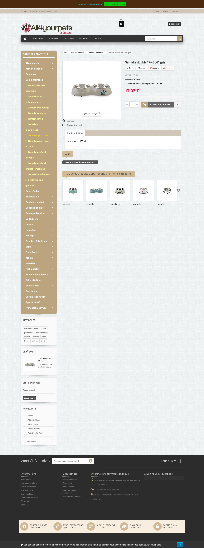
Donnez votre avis (132, 74)
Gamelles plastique (37, 135)
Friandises (31, 252)
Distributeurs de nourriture (35, 88)
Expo (28, 246)
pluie (43, 340)
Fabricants (29, 408)
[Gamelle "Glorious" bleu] (72, 190)
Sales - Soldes (33, 280)
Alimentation (32, 63)
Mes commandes (69, 479)
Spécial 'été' (32, 291)
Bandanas (31, 74)
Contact (97, 39)
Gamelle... (67, 204)
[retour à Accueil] (65, 52)
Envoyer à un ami (74, 125)
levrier (36, 336)
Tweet (131, 68)
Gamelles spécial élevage (36, 154)
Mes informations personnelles (69, 491)
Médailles (30, 263)
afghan (35, 340)
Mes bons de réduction (72, 496)
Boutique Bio (32, 196)
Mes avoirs (67, 483)
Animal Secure (33, 428)
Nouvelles (54, 39)
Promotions (26, 479)
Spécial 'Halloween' (36, 296)
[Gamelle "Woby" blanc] (143, 190)
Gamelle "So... (116, 204)
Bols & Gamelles (34, 79)
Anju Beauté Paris (35, 432)
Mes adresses (68, 486)
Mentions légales (28, 494)
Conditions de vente (29, 497)
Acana (30, 415)
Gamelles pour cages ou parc (38, 143)
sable (43, 328)
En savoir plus (154, 544)
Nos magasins (27, 490)
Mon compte (69, 473)
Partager (142, 68)
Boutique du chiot (35, 207)
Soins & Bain (32, 285)
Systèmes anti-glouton (35, 182)
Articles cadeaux (34, 68)
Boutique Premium (35, 213)
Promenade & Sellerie (37, 274)
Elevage (30, 235)
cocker (27, 336)
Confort (30, 224)
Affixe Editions (33, 420)
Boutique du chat (35, 202)
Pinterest (169, 68)
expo (44, 336)
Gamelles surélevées (38, 174)
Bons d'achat (33, 191)
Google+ (155, 68)
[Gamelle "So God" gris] (120, 190)
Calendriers (32, 218)
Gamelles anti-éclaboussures (34, 99)
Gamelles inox (35, 118)
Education (31, 230)
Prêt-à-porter (32, 268)
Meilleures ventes (28, 486)
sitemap (24, 504)
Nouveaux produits (29, 483)
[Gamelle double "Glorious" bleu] (96, 190)
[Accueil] (25, 38)
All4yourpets (32, 424)
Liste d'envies (32, 382)
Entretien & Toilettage (37, 241)
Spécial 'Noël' (33, 302)
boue (26, 340)
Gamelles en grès (36, 113)
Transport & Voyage (36, 307)
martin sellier (42, 332)
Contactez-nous (160, 11)
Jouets (29, 257)
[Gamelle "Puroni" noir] (167, 190)
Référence (129, 79)
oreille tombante (31, 328)
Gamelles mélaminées (32, 127)
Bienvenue (25, 501)
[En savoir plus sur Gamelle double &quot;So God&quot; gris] (30, 365)
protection (28, 332)
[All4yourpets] (46, 28)
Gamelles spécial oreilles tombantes (36, 166)
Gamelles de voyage (38, 107)
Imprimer (71, 120)
